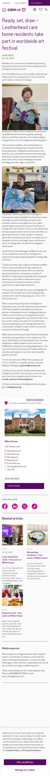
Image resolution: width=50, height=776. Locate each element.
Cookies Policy (12, 750)
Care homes (20, 3)
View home (13, 486)
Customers (36, 3)
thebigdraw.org (14, 387)
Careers (6, 3)
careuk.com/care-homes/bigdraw (17, 379)
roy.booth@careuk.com (29, 365)
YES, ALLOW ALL (25, 762)
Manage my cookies (25, 770)
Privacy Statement (32, 750)
